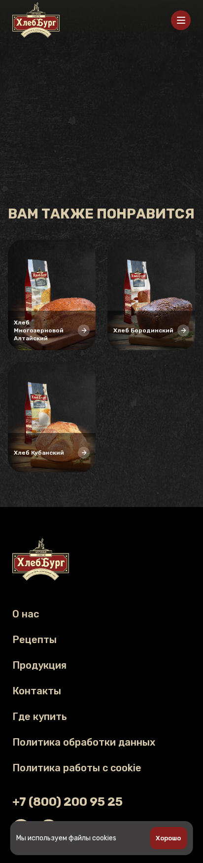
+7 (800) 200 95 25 (67, 802)
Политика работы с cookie (76, 768)
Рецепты (34, 640)
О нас (25, 614)
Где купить (101, 504)
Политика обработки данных (83, 742)
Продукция (39, 665)
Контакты (36, 691)
